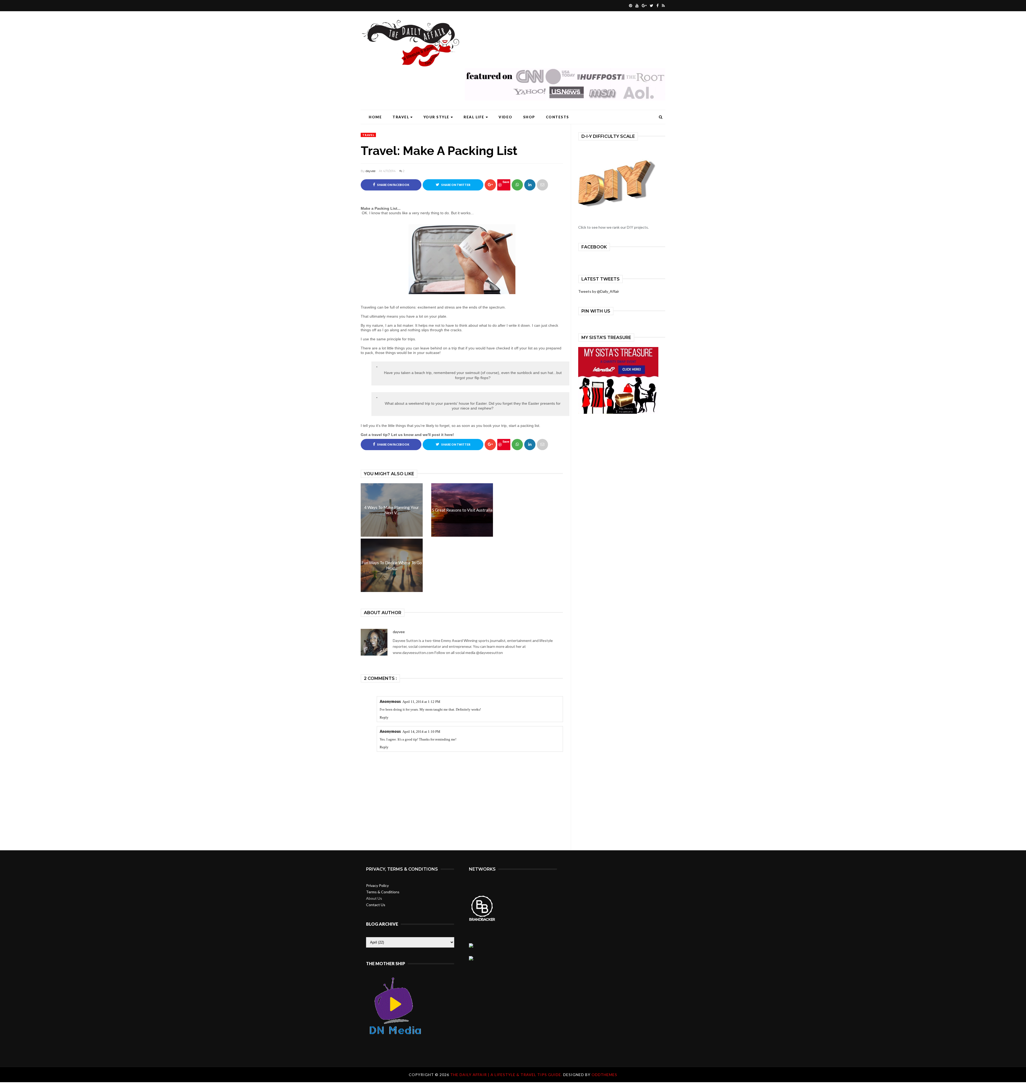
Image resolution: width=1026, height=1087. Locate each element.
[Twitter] (650, 5)
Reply (384, 717)
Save (506, 182)
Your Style (436, 117)
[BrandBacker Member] (482, 920)
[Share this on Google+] (490, 184)
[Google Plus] (643, 5)
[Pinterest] (630, 5)
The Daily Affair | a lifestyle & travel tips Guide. (506, 1074)
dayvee (370, 171)
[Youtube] (636, 5)
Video (505, 117)
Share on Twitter (455, 184)
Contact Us (375, 904)
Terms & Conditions (382, 892)
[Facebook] (657, 5)
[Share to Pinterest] (542, 184)
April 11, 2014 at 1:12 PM (421, 702)
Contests (557, 117)
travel (368, 135)
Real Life (474, 117)
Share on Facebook (392, 184)
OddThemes (604, 1074)
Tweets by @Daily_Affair (598, 291)
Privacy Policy (377, 885)
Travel (400, 117)
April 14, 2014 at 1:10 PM (421, 732)
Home (375, 117)
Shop (529, 117)
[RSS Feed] (662, 5)
